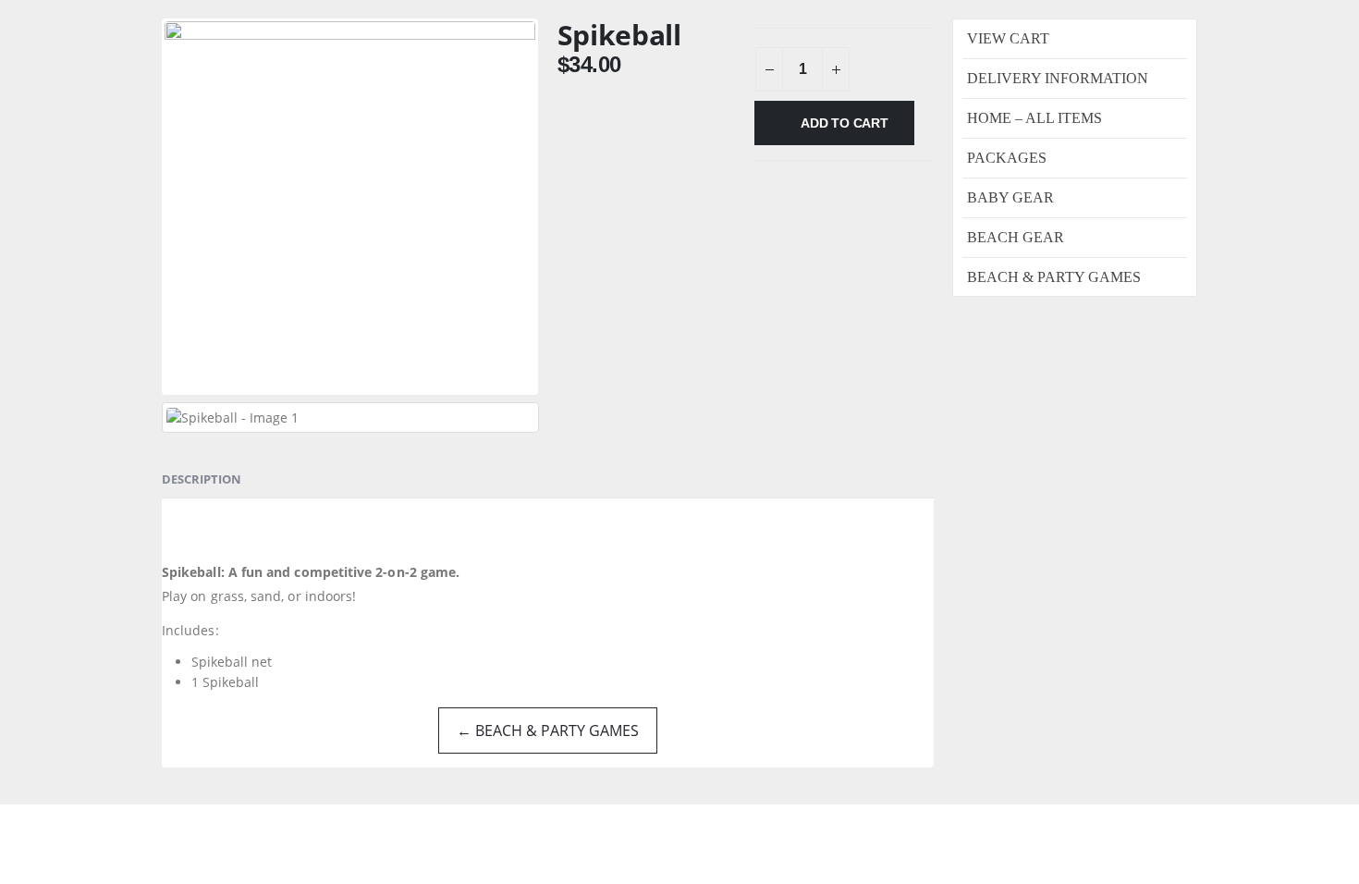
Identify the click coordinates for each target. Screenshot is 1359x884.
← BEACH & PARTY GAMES (548, 730)
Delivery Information (1057, 78)
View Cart (1008, 38)
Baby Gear (1010, 197)
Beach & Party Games (1054, 277)
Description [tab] (201, 479)
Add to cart (844, 123)
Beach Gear (1015, 237)
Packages (1007, 158)
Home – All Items (1034, 118)
